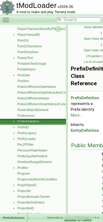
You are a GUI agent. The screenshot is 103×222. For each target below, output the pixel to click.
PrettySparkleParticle (32, 156)
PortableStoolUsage (31, 63)
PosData (23, 75)
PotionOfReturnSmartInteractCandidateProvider (51, 104)
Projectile (24, 191)
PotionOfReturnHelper (33, 98)
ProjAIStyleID (26, 185)
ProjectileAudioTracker (33, 197)
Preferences (26, 116)
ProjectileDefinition (31, 202)
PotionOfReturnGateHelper (36, 87)
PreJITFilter (25, 145)
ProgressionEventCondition (37, 179)
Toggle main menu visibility (7, 19)
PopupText (25, 58)
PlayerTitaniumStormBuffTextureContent (46, 29)
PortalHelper (26, 69)
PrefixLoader (26, 139)
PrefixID (23, 127)
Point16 (23, 40)
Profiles (22, 168)
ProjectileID (25, 208)
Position (23, 81)
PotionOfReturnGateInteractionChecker (45, 92)
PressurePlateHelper (32, 150)
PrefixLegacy (26, 133)
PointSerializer (28, 52)
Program (23, 173)
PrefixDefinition (28, 121)
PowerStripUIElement (32, 110)
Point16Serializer (29, 46)
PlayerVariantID (28, 35)
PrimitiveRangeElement (34, 162)
